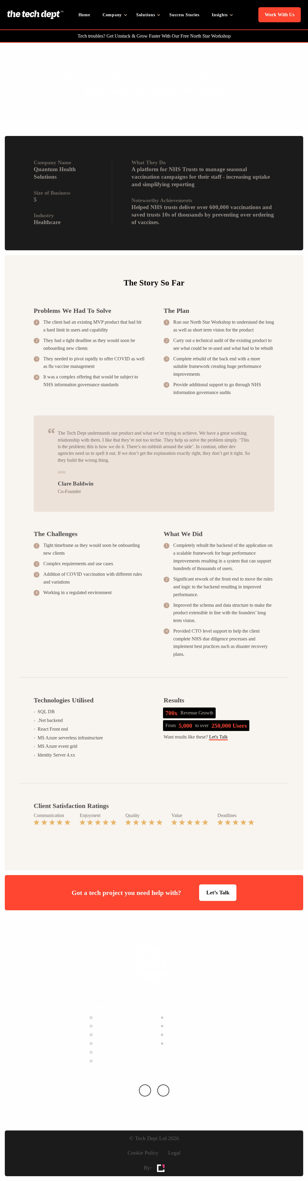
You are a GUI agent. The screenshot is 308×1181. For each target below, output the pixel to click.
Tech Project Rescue (114, 1060)
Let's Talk (218, 736)
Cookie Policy (143, 1153)
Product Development (115, 1034)
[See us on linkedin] (145, 1090)
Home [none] (84, 14)
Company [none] (112, 14)
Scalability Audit (110, 1052)
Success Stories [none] (184, 14)
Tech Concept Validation (118, 1043)
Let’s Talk (217, 893)
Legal (174, 1153)
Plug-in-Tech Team (113, 1025)
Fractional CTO (110, 1017)
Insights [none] (220, 14)
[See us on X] (163, 1090)
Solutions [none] (145, 14)
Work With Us (279, 14)
